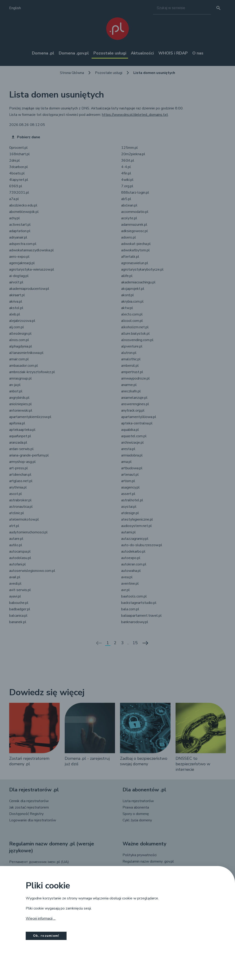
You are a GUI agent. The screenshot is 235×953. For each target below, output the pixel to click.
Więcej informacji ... (41, 918)
